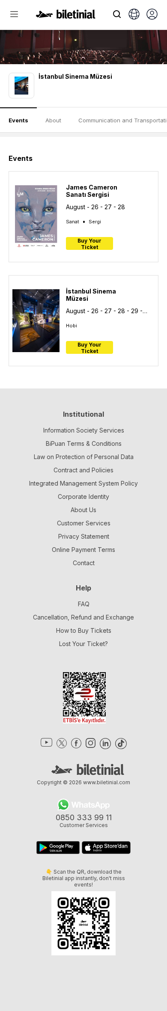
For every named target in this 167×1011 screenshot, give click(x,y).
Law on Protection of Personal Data (84, 456)
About (53, 120)
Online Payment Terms (83, 549)
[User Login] (152, 15)
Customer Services (83, 523)
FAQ (83, 604)
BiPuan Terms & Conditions (84, 443)
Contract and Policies (83, 470)
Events (18, 120)
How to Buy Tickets (83, 630)
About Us (83, 509)
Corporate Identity (83, 496)
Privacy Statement (83, 536)
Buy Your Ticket (89, 243)
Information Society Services (83, 430)
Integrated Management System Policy (83, 483)
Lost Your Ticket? (83, 643)
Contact (84, 562)
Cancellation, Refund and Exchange (83, 617)
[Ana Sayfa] (65, 16)
